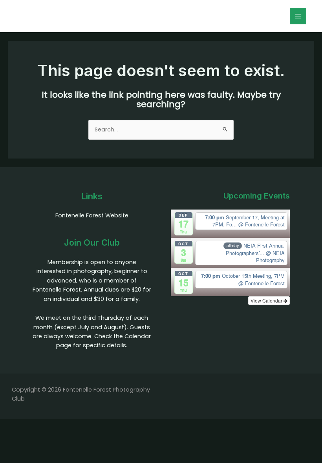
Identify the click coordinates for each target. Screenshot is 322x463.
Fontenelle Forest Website (91, 215)
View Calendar (267, 300)
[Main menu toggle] (298, 16)
